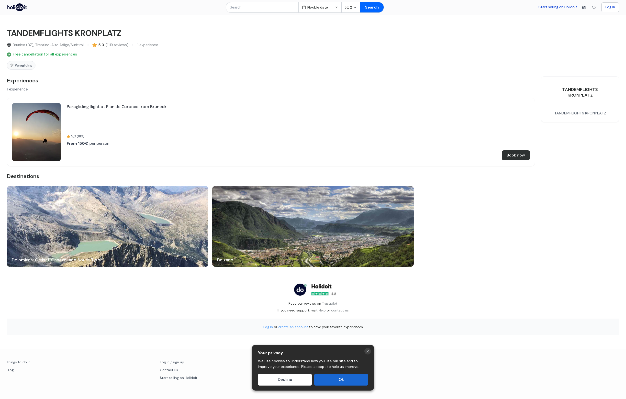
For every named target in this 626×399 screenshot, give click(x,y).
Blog (10, 370)
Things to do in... (20, 362)
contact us (340, 310)
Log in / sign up (172, 362)
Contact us (169, 370)
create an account (293, 327)
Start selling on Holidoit (557, 7)
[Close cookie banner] (367, 351)
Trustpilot (329, 303)
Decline (285, 379)
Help (322, 310)
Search (372, 7)
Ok (341, 379)
